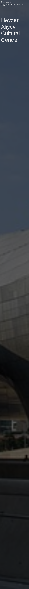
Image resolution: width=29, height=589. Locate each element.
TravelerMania (6, 2)
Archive (3, 4)
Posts (23, 4)
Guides (8, 4)
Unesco (3, 5)
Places (18, 4)
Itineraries (13, 4)
